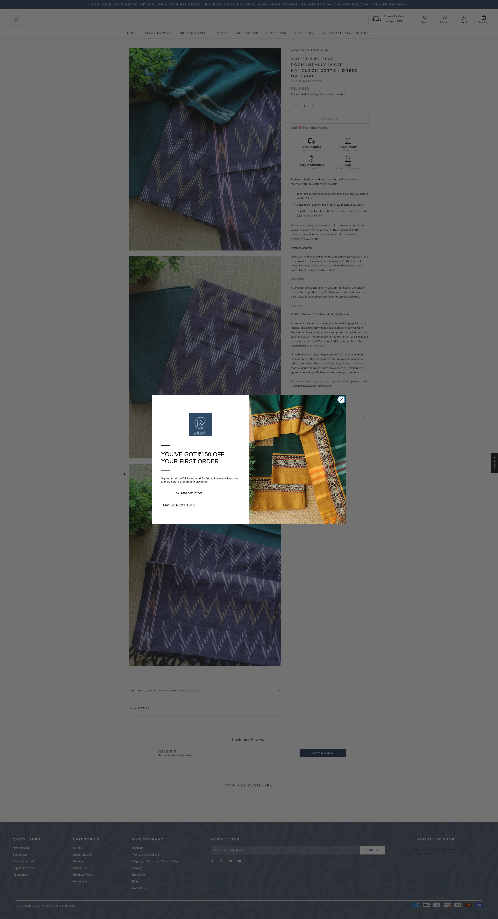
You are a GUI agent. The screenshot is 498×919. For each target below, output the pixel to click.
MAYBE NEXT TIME (179, 505)
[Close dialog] (341, 399)
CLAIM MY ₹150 (189, 493)
